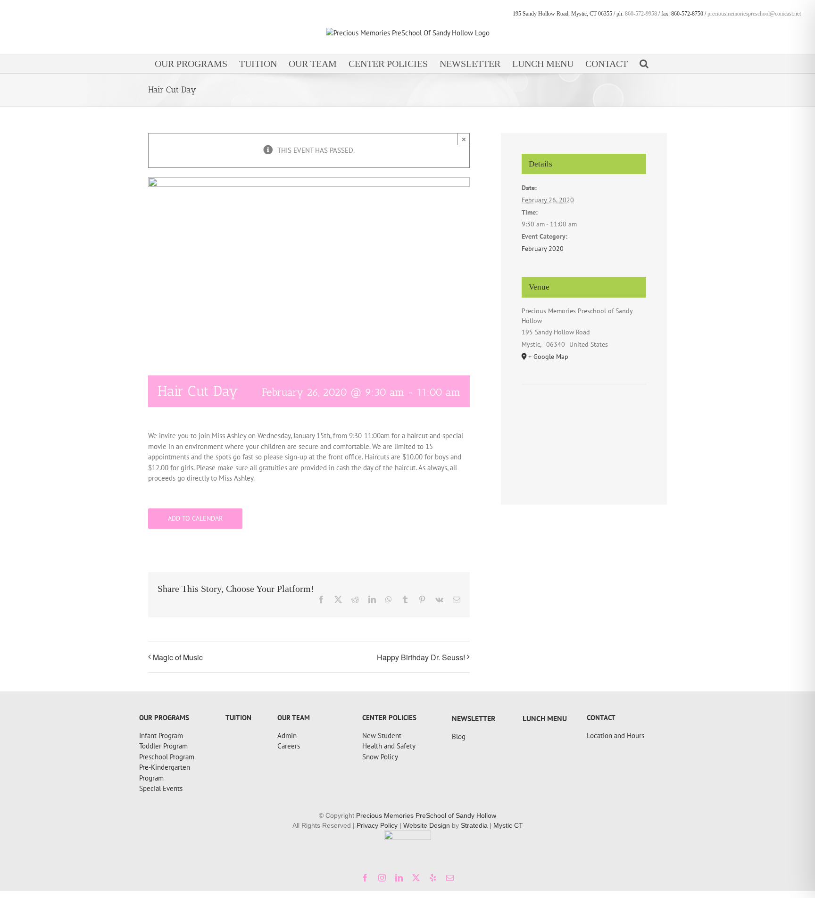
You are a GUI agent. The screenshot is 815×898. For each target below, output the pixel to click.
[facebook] (365, 877)
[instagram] (382, 877)
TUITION (238, 717)
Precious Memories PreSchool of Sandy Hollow (426, 815)
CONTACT (601, 717)
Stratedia (474, 825)
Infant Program (161, 735)
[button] (644, 63)
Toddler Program (163, 745)
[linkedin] (399, 877)
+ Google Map (548, 356)
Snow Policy (380, 756)
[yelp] (433, 877)
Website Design (426, 825)
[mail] (450, 877)
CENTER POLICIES (389, 717)
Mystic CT (508, 825)
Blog (459, 736)
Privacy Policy (377, 825)
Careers (288, 745)
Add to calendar (195, 519)
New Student (381, 735)
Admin (287, 735)
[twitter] (416, 877)
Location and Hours (615, 735)
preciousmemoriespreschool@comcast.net (754, 13)
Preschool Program (166, 756)
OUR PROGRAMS (164, 717)
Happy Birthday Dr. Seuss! (421, 657)
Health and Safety (389, 745)
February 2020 (543, 248)
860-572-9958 (641, 13)
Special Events (161, 788)
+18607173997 (161, 710)
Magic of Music (178, 657)
